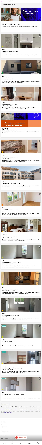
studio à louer (37, 410)
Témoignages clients (5, 431)
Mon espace (38, 443)
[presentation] (2, 41)
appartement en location (31, 410)
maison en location (24, 410)
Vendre (13, 443)
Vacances (29, 443)
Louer (21, 443)
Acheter (4, 443)
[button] (19, 46)
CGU (2, 427)
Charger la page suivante (5, 404)
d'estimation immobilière (8, 412)
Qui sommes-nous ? (4, 424)
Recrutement (3, 433)
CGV (2, 429)
